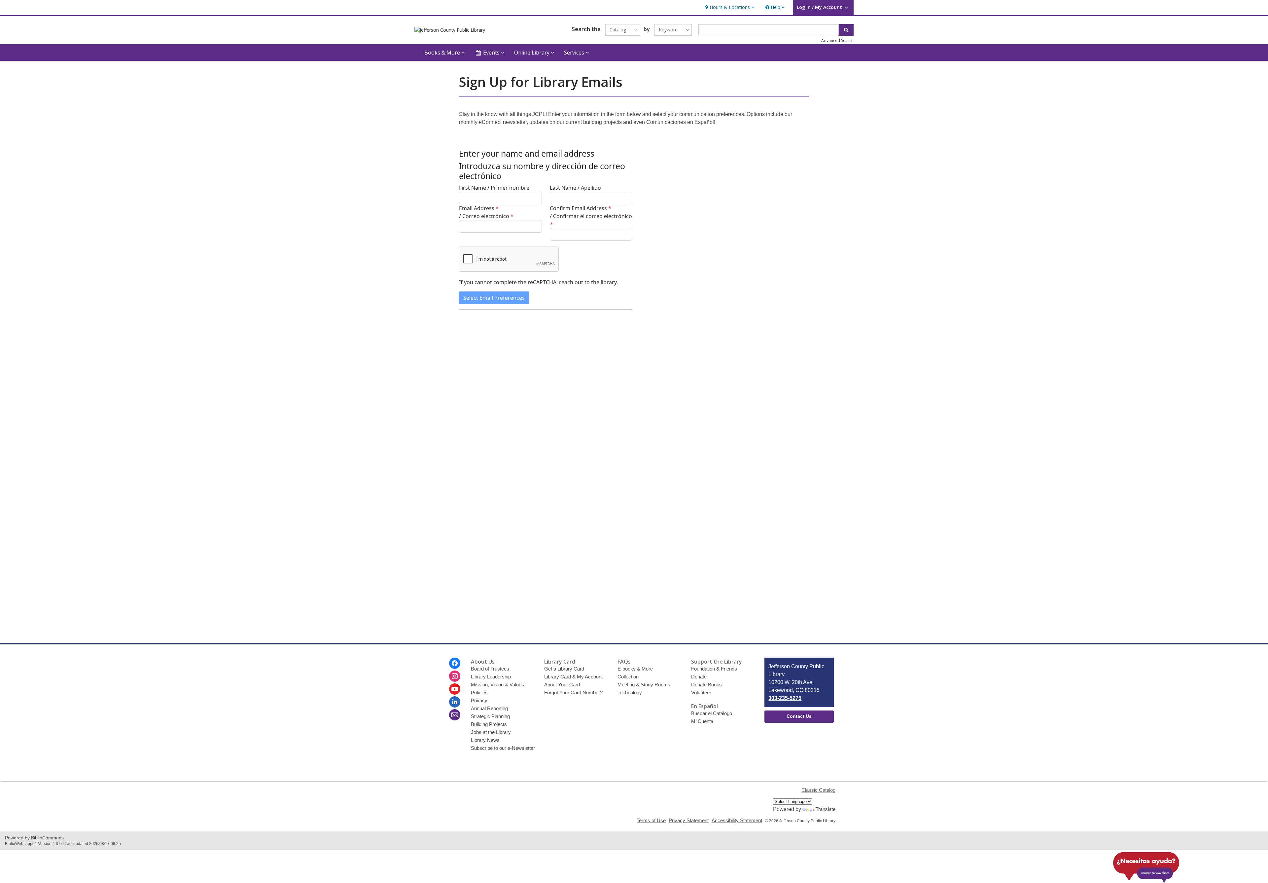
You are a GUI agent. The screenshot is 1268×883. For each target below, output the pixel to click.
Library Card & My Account (573, 676)
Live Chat (1146, 864)
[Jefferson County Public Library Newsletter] (454, 714)
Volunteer (701, 692)
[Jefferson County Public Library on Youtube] (454, 689)
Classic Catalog (818, 790)
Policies (479, 692)
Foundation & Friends (714, 669)
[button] (729, 7)
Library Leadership (491, 676)
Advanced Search (837, 40)
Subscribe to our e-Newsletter (503, 748)
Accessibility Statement (737, 820)
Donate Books (706, 684)
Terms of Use (651, 820)
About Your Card (562, 684)
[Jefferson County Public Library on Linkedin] (454, 702)
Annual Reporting (489, 708)
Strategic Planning (490, 716)
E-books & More (635, 669)
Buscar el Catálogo (711, 713)
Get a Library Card (564, 669)
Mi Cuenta (702, 721)
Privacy (479, 700)
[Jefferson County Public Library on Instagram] (454, 676)
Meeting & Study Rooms (643, 684)
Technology (629, 692)
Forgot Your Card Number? (573, 692)
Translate (825, 809)
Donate (699, 676)
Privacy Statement (689, 820)
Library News (485, 740)
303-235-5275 (784, 698)
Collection (628, 676)
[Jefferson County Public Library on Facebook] (454, 663)
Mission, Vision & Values (497, 684)
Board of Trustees (490, 669)
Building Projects (489, 724)
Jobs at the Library (491, 732)
